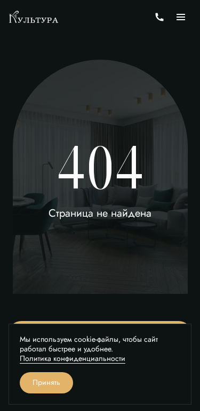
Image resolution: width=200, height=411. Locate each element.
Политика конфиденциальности (72, 359)
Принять (46, 382)
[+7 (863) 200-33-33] (159, 17)
